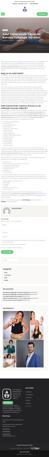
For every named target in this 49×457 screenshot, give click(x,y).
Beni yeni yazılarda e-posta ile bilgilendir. (12, 247)
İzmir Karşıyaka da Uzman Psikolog (12, 300)
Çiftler (5, 272)
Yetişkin (6, 280)
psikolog (3, 201)
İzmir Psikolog (26, 200)
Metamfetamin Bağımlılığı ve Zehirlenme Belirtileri (16, 292)
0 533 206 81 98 (34, 3)
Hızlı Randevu (42, 14)
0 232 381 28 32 (6, 429)
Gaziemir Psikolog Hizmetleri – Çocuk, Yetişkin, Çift (16, 298)
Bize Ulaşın (8, 402)
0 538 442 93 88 (6, 434)
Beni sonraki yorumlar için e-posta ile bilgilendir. (14, 244)
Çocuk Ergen (7, 275)
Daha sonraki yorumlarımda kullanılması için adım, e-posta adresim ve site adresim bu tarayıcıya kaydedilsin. (23, 241)
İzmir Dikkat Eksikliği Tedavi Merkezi (12, 296)
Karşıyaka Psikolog (21, 445)
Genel (5, 30)
